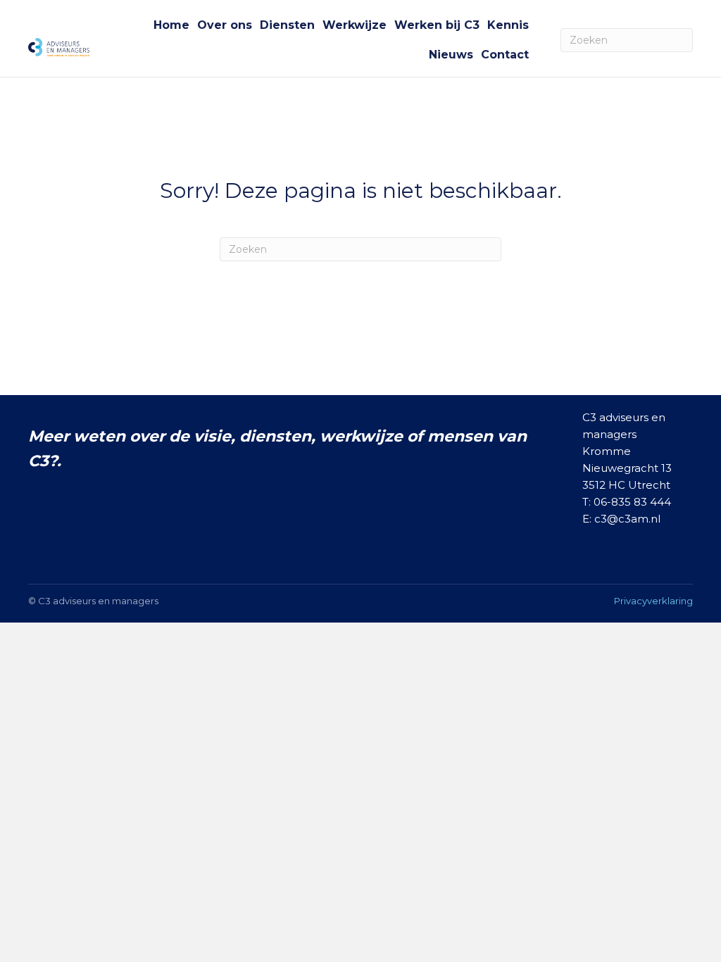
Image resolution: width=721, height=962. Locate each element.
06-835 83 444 (632, 501)
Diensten (287, 25)
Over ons (224, 25)
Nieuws (451, 54)
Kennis (508, 25)
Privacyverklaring (653, 600)
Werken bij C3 (436, 25)
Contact (505, 54)
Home (171, 25)
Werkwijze (354, 25)
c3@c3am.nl (627, 518)
